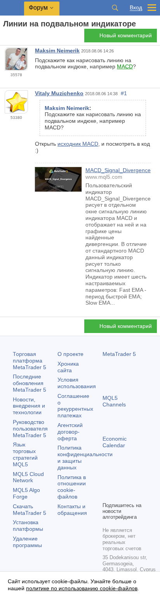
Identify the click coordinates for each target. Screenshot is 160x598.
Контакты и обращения (72, 509)
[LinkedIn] (119, 494)
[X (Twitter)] (132, 482)
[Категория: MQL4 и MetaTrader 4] (15, 38)
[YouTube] (107, 494)
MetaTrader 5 (119, 354)
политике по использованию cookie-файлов (81, 588)
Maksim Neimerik (57, 50)
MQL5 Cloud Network (28, 477)
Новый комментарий (125, 35)
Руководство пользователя (30, 428)
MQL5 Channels (114, 401)
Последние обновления (29, 383)
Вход (136, 7)
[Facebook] (107, 482)
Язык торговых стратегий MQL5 (25, 454)
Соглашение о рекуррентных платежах (75, 405)
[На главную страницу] (5, 37)
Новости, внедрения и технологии (29, 406)
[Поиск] (115, 7)
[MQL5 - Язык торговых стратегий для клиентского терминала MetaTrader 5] (12, 8)
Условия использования (76, 383)
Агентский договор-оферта (70, 431)
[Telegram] (119, 482)
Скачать (29, 509)
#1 (124, 93)
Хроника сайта (68, 367)
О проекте (70, 354)
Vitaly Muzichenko (59, 93)
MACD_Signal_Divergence (118, 170)
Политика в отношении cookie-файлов (71, 487)
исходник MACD (77, 144)
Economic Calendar (115, 442)
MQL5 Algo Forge (26, 493)
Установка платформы (28, 525)
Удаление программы (27, 541)
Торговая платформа (29, 360)
